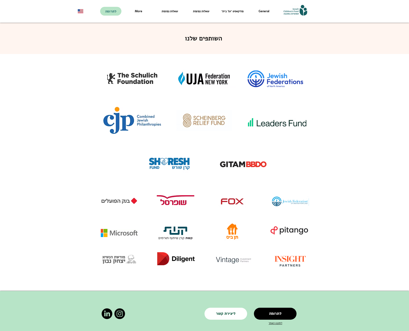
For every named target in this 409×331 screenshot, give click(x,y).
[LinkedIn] (107, 313)
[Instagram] (119, 313)
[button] (225, 314)
